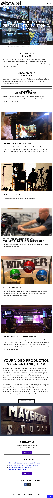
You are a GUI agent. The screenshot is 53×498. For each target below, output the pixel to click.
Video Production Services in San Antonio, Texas (24, 463)
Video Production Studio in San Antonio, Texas (23, 465)
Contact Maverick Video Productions (20, 467)
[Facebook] (25, 484)
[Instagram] (29, 484)
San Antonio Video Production (18, 470)
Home (2, 46)
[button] (47, 3)
